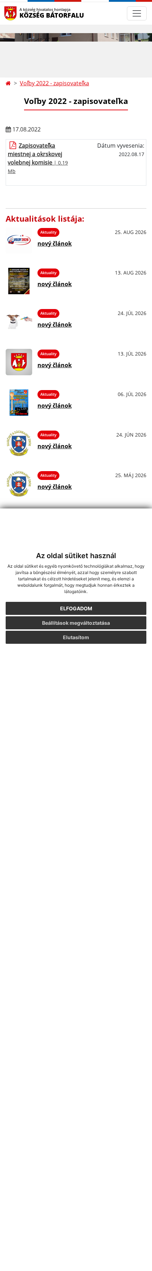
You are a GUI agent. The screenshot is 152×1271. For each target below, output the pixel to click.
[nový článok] (19, 240)
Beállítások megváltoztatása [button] (76, 623)
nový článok (54, 243)
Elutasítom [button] (76, 637)
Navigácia (21, 13)
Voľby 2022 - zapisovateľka (54, 83)
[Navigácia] (137, 13)
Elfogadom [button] (76, 608)
